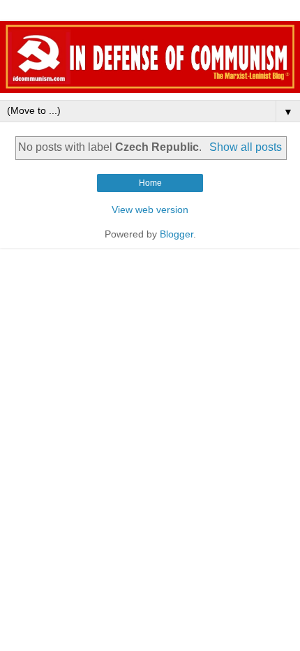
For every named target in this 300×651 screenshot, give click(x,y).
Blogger (176, 234)
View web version (150, 209)
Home (150, 183)
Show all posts (245, 147)
